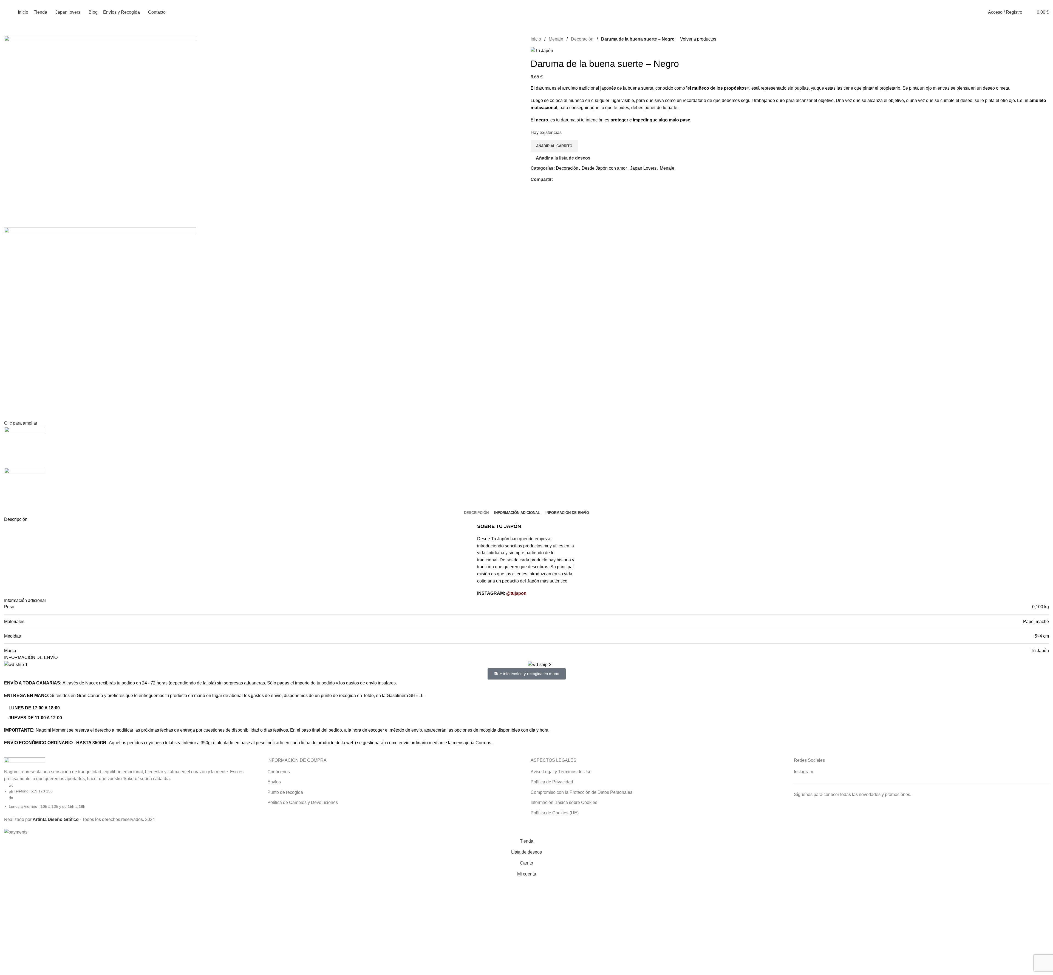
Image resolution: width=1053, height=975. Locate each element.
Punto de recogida (285, 792)
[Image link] (24, 762)
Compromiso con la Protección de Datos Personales (581, 792)
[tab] (476, 512)
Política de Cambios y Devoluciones (302, 802)
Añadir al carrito (554, 146)
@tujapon (516, 593)
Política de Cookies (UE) (555, 813)
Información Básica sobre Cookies (564, 802)
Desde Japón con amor (604, 168)
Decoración (582, 39)
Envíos (274, 782)
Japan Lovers (643, 168)
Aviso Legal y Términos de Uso (561, 771)
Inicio (536, 39)
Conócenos (278, 771)
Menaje (556, 39)
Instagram (803, 771)
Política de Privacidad (552, 782)
